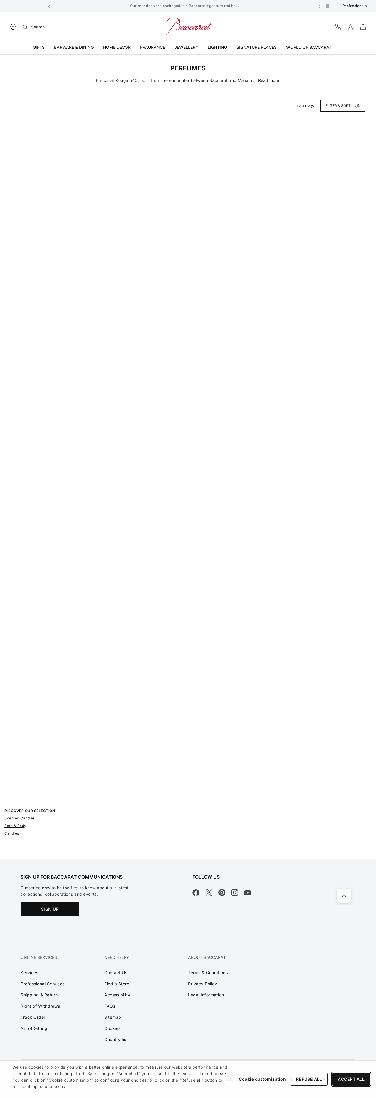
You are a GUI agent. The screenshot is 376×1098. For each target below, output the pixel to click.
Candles (11, 833)
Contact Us (115, 972)
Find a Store (116, 983)
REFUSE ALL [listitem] (309, 1079)
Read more (268, 80)
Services (29, 972)
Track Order (33, 1017)
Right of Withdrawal (41, 1005)
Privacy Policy (202, 983)
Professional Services (43, 983)
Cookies (112, 1028)
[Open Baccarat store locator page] (12, 27)
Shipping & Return (39, 994)
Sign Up (50, 909)
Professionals (355, 6)
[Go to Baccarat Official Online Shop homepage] (188, 26)
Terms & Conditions (208, 972)
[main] (188, 456)
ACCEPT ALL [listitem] (351, 1079)
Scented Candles (19, 818)
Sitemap (112, 1017)
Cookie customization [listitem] (262, 1079)
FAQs (109, 1005)
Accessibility (117, 994)
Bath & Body (15, 826)
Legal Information (206, 994)
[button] (49, 6)
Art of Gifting (34, 1028)
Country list (116, 1039)
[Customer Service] (338, 27)
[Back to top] (344, 896)
